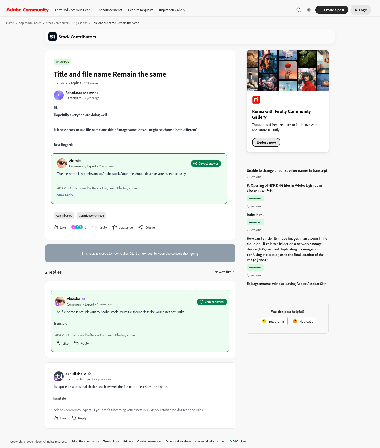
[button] (331, 10)
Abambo (75, 160)
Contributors (64, 215)
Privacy (128, 441)
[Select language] (309, 10)
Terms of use (111, 441)
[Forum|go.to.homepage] (27, 10)
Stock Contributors (58, 23)
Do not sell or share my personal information (195, 441)
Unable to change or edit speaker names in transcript (287, 170)
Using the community (85, 441)
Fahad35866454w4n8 (82, 92)
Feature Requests (140, 9)
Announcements (110, 9)
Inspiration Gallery (172, 9)
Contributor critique (91, 215)
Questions (80, 23)
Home (10, 23)
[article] (140, 321)
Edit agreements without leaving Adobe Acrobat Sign (286, 283)
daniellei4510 (76, 373)
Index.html (255, 214)
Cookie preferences (149, 441)
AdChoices (239, 441)
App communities (30, 23)
